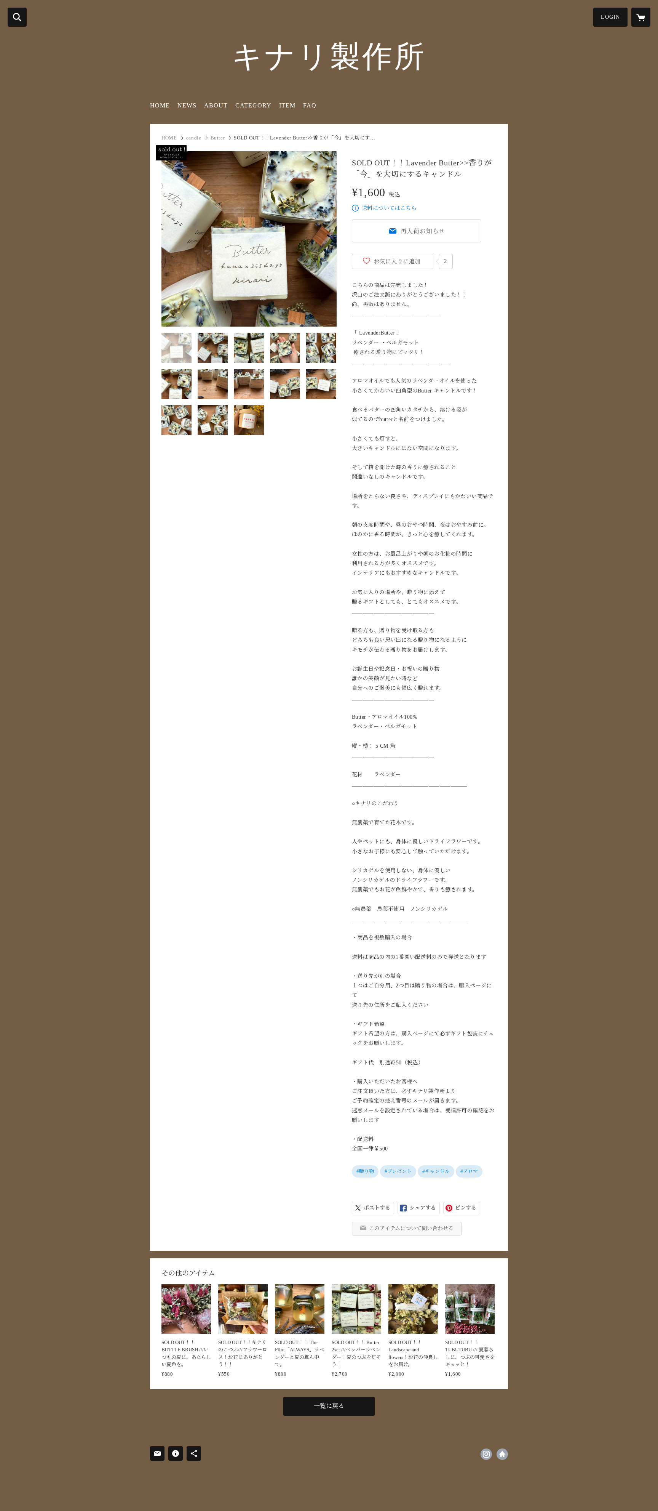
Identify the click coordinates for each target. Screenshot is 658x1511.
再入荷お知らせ (423, 231)
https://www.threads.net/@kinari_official (502, 1454)
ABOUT (216, 105)
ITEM (287, 105)
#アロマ (469, 1171)
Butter (218, 138)
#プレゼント (398, 1171)
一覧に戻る (329, 1406)
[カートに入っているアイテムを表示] (640, 17)
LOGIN (610, 17)
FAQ (309, 105)
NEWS (186, 105)
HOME (160, 105)
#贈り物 (365, 1171)
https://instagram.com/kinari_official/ (486, 1454)
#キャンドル (436, 1171)
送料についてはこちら (389, 208)
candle (193, 138)
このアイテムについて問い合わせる (411, 1228)
